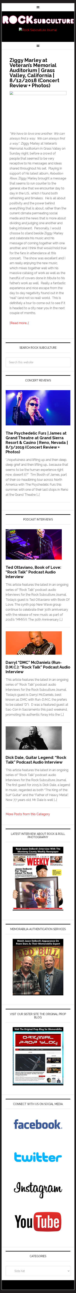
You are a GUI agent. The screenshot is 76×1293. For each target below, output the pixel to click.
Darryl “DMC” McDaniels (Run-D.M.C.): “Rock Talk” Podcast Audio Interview (38, 667)
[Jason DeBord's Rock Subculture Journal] (38, 19)
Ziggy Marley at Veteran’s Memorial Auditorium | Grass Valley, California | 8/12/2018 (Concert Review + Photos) (34, 72)
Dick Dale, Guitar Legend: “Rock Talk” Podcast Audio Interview (36, 760)
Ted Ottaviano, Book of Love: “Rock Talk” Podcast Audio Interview (33, 572)
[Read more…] (19, 323)
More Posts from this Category (28, 814)
